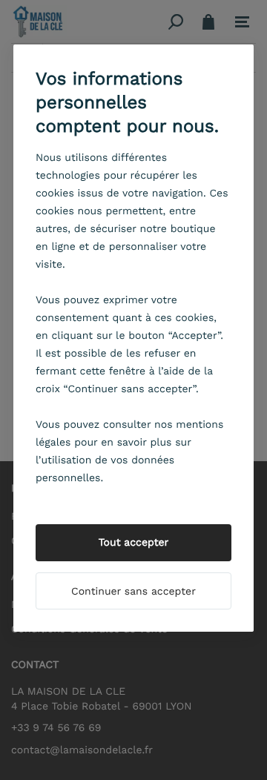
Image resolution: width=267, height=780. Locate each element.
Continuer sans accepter (133, 592)
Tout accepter (134, 543)
